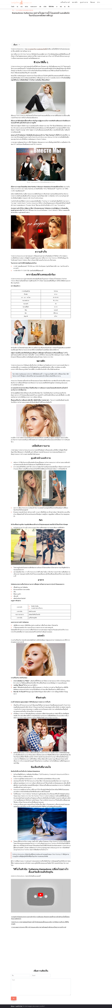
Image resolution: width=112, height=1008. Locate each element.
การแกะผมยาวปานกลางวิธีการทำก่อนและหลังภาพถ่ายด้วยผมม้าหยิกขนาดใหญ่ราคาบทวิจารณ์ (38, 927)
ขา (56, 6)
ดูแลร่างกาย (84, 2)
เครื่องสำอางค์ (65, 2)
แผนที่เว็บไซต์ (18, 1006)
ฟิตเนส (92, 2)
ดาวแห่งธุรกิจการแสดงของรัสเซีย (37, 49)
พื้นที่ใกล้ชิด (51, 6)
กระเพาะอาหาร (33, 6)
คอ (17, 6)
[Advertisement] (41, 29)
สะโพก (45, 6)
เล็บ (68, 6)
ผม (64, 6)
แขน (21, 6)
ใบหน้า (12, 6)
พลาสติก (75, 2)
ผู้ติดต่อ (12, 1006)
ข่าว (98, 2)
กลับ (40, 6)
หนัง (61, 6)
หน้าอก (26, 6)
